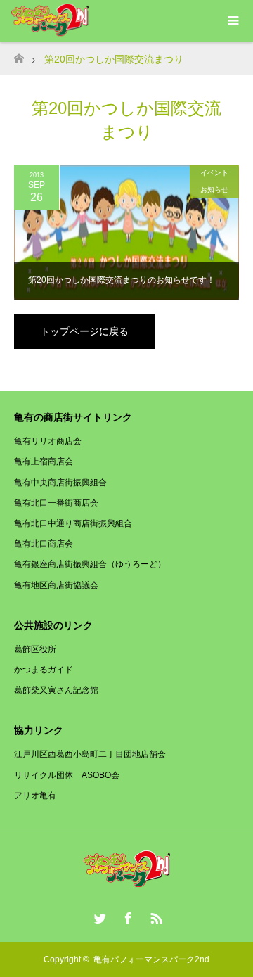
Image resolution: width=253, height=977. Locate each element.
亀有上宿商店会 (43, 461)
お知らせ (214, 189)
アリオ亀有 (35, 795)
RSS (154, 915)
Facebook (126, 915)
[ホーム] (18, 54)
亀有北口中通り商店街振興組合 (73, 523)
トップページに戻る (84, 331)
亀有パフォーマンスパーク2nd (151, 959)
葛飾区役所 (35, 649)
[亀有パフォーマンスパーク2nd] (127, 882)
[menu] (232, 21)
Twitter (98, 915)
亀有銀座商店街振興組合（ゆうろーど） (90, 564)
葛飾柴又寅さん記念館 (56, 690)
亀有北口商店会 (43, 544)
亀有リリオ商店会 (48, 441)
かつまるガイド (43, 670)
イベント (214, 173)
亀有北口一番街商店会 (56, 503)
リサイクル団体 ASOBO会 (66, 775)
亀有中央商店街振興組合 (60, 482)
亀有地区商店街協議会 (56, 585)
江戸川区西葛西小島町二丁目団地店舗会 (90, 754)
